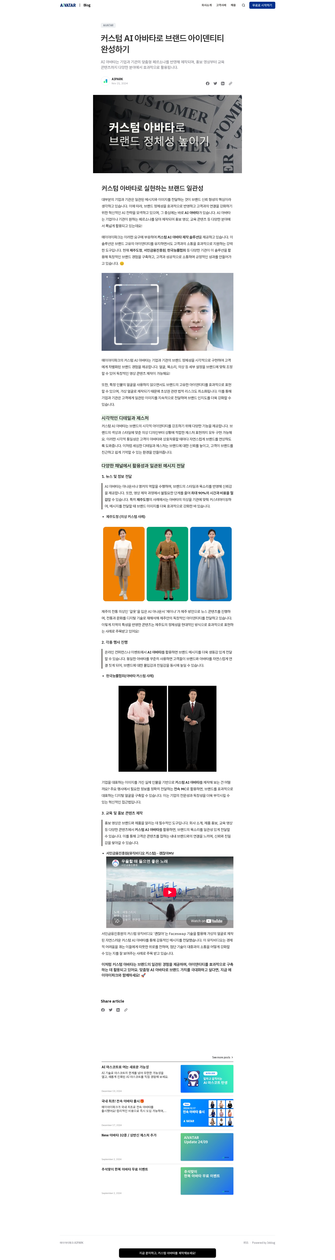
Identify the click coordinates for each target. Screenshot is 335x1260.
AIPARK (117, 79)
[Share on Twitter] (215, 83)
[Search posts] (243, 5)
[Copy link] (230, 83)
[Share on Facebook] (207, 83)
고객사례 (221, 5)
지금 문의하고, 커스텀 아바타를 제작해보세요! (167, 1253)
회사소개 (207, 5)
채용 (233, 5)
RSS (246, 1243)
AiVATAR (108, 25)
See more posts (221, 1057)
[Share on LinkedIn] (222, 83)
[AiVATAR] (68, 5)
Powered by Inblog (263, 1243)
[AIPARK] (105, 81)
